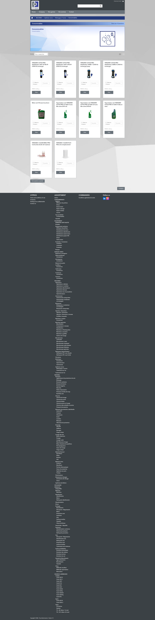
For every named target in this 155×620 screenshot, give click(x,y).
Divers (58, 204)
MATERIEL (57, 375)
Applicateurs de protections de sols (65, 378)
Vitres (56, 566)
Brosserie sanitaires (61, 382)
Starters (58, 608)
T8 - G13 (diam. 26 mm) (62, 612)
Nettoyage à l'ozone (60, 17)
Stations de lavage (61, 335)
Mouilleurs (59, 465)
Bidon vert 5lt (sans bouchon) (40, 103)
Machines (58, 492)
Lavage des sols (59, 434)
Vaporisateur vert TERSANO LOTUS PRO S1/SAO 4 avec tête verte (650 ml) (64, 104)
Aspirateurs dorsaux (61, 290)
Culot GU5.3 (59, 602)
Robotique (58, 359)
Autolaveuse (59, 364)
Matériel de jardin (60, 263)
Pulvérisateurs (59, 475)
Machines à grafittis (61, 333)
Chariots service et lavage (63, 403)
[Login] (123, 1)
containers (59, 245)
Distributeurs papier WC (62, 235)
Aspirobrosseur (60, 362)
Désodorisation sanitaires (63, 529)
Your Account (118, 1)
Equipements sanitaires (61, 226)
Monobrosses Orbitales (62, 347)
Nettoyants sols (60, 540)
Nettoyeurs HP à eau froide (63, 355)
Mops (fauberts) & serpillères (64, 444)
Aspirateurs (58, 282)
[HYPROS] (35, 5)
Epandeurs (59, 453)
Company (42, 12)
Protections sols (60, 513)
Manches (58, 387)
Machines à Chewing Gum (63, 329)
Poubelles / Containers (61, 241)
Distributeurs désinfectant (63, 231)
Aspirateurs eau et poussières (64, 291)
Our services (62, 12)
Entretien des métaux (62, 552)
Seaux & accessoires (61, 469)
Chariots (57, 396)
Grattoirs (58, 463)
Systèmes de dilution (60, 483)
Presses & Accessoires (62, 407)
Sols (57, 517)
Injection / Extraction (61, 310)
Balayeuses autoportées (62, 308)
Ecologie (57, 506)
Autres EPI (59, 411)
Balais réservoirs (60, 436)
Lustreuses (59, 339)
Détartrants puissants (62, 531)
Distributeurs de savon (62, 230)
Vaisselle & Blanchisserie (61, 558)
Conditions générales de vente (87, 197)
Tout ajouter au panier (37, 181)
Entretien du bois (61, 554)
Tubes (57, 604)
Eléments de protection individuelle (64, 409)
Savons (58, 212)
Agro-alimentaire (60, 560)
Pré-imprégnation (61, 445)
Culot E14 (59, 583)
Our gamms (51, 12)
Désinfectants (60, 496)
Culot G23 (59, 587)
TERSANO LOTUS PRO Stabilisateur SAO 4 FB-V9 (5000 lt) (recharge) (64, 64)
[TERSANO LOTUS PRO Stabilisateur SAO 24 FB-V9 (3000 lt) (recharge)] (41, 74)
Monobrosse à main (61, 341)
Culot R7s (59, 596)
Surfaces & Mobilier (60, 548)
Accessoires (59, 257)
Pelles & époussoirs (61, 389)
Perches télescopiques (62, 467)
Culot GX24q (59, 594)
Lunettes (58, 418)
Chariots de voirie (61, 399)
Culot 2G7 (59, 581)
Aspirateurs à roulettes (62, 286)
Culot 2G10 (59, 577)
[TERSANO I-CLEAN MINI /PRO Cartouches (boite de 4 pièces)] (41, 154)
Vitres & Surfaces (60, 523)
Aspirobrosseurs (60, 293)
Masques (58, 420)
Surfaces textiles (60, 519)
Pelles (57, 455)
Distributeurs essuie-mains (63, 233)
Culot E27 (59, 585)
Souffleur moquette (61, 316)
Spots (56, 599)
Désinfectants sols (61, 538)
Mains (58, 498)
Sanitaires (59, 515)
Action (56, 197)
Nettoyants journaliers (62, 532)
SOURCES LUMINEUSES (60, 574)
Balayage (58, 380)
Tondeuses (58, 272)
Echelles (57, 224)
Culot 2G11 (59, 579)
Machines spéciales (60, 322)
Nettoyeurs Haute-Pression (62, 351)
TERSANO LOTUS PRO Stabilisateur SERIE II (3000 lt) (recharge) (113, 64)
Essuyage (57, 425)
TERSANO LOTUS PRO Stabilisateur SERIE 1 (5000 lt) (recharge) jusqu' (89, 64)
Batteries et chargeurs (61, 253)
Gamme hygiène (60, 386)
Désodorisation (59, 502)
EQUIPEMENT (58, 221)
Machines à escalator (62, 331)
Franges (58, 438)
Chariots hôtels (60, 401)
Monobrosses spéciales (62, 349)
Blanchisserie (59, 324)
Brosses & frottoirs (61, 384)
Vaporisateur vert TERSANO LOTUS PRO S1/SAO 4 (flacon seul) (113, 104)
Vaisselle (57, 218)
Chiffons (58, 428)
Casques (58, 413)
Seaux (58, 480)
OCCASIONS (57, 485)
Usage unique (60, 432)
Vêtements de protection (63, 422)
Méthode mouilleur (61, 567)
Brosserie (57, 376)
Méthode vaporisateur (62, 569)
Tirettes (58, 473)
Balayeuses (58, 303)
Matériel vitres (59, 461)
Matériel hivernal (59, 452)
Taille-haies (58, 269)
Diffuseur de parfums (62, 202)
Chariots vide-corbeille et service (65, 405)
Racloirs (58, 457)
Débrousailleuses (60, 255)
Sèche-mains (59, 239)
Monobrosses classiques (62, 343)
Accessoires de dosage (62, 478)
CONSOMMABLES (59, 199)
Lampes (57, 575)
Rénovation (59, 571)
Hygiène (57, 201)
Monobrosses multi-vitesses (63, 345)
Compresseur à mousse (62, 326)
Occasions (58, 357)
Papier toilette (60, 210)
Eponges (58, 430)
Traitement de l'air (61, 370)
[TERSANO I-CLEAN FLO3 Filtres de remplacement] (65, 154)
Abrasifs (58, 426)
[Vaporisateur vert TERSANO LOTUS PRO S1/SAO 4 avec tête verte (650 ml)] (65, 114)
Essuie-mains (59, 206)
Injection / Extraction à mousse (64, 314)
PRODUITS (57, 487)
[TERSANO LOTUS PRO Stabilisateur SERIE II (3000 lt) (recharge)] (114, 74)
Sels (57, 459)
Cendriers (59, 243)
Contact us (33, 203)
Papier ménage (60, 208)
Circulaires (59, 606)
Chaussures (59, 415)
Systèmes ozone (48, 17)
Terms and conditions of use (37, 197)
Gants (57, 416)
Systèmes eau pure (61, 471)
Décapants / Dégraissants (63, 509)
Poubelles (59, 247)
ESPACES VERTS (58, 251)
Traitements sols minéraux (63, 546)
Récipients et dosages (61, 477)
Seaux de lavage (60, 447)
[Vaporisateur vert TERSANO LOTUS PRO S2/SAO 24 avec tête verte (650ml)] (89, 114)
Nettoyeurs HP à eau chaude (64, 353)
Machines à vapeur (60, 318)
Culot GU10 (59, 600)
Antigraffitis (58, 488)
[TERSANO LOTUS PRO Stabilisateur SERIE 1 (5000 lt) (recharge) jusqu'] (89, 74)
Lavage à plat (60, 440)
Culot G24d (59, 589)
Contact (71, 12)
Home (34, 12)
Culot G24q (59, 590)
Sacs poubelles (59, 214)
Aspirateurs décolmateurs (63, 288)
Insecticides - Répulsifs (61, 525)
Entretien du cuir (60, 556)
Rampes (57, 249)
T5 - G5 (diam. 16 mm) (62, 610)
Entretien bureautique (62, 550)
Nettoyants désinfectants (63, 500)
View (36, 92)
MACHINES (39, 17)
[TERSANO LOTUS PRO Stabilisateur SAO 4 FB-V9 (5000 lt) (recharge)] (65, 74)
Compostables (60, 216)
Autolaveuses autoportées (63, 297)
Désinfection (59, 328)
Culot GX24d (59, 592)
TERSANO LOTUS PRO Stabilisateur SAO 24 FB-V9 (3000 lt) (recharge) (40, 64)
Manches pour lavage (62, 442)
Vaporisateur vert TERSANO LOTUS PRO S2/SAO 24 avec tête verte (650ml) (89, 104)
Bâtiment (57, 490)
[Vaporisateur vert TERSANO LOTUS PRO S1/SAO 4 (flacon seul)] (114, 114)
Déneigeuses (58, 259)
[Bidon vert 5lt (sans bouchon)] (41, 114)
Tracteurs (57, 276)
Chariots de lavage (61, 397)
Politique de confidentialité (37, 201)
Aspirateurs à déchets (62, 284)
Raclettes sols (60, 393)
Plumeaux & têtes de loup (63, 391)
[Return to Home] (32, 17)
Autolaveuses (58, 296)
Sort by (32, 54)
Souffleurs (58, 265)
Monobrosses (59, 338)
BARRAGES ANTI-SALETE (62, 222)
